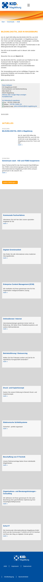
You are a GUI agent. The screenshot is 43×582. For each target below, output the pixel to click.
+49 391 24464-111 (15, 104)
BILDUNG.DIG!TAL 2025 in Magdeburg (17, 131)
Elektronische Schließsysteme (15, 422)
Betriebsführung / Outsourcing (15, 353)
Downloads (10, 22)
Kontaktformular (7, 96)
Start (3, 22)
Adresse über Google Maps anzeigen (14, 95)
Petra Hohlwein (7, 85)
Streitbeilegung (9, 577)
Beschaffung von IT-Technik (14, 457)
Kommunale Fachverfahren (14, 215)
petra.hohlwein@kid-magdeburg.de (25, 106)
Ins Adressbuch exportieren (11, 100)
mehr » (20, 145)
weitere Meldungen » (10, 182)
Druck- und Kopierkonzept (13, 388)
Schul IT (6, 526)
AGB (18, 22)
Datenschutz (27, 566)
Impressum (15, 566)
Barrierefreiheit (23, 577)
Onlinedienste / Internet (12, 319)
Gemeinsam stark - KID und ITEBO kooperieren (20, 161)
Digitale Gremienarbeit (12, 250)
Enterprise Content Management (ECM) (18, 284)
